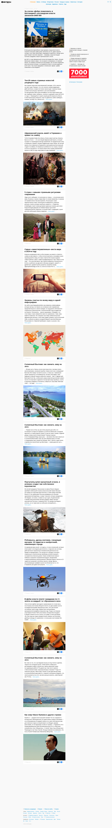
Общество (28, 243)
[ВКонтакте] (61, 71)
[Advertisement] (34, 776)
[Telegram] (59, 71)
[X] (58, 71)
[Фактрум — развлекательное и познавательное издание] (6, 2)
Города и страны (29, 8)
